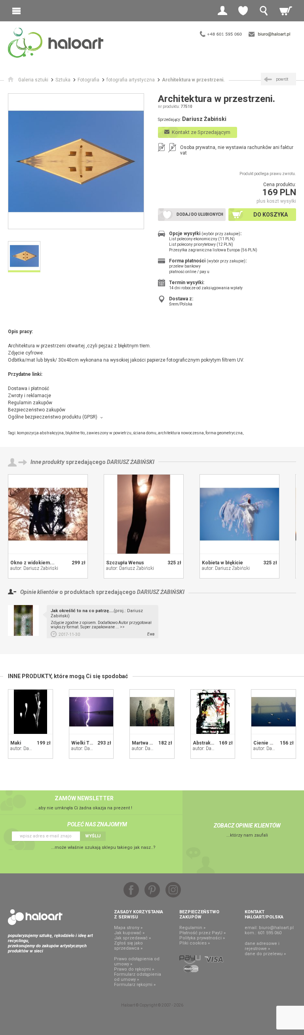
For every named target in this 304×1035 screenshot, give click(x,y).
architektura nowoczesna (181, 433)
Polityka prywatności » (202, 938)
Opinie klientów (39, 592)
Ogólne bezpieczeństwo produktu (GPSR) (52, 417)
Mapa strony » (128, 927)
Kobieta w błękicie (222, 563)
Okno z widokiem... (32, 563)
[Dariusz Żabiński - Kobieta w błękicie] (239, 514)
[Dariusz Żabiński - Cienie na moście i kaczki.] (273, 712)
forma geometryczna (224, 433)
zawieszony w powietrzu (108, 433)
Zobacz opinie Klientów (247, 825)
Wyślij (93, 836)
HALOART (35, 917)
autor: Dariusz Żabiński (34, 568)
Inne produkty (47, 462)
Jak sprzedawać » (132, 938)
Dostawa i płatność (28, 388)
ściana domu (144, 433)
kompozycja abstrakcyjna (40, 433)
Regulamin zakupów (30, 402)
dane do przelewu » (265, 953)
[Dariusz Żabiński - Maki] (30, 712)
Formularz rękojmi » (135, 984)
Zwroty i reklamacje (29, 395)
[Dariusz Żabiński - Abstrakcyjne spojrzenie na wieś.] (213, 712)
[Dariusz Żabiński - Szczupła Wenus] (143, 514)
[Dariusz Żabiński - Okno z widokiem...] (47, 514)
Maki (15, 743)
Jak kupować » (129, 932)
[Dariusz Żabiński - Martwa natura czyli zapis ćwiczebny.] (152, 712)
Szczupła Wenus (125, 563)
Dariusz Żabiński (130, 462)
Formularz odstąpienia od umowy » (137, 977)
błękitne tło (75, 433)
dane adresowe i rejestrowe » (262, 946)
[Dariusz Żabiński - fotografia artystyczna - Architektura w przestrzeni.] (76, 161)
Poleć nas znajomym (97, 824)
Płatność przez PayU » (202, 932)
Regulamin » (192, 927)
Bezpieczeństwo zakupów (36, 410)
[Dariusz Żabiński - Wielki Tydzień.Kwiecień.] (91, 712)
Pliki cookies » (194, 943)
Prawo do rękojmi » (134, 969)
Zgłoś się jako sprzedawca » (128, 946)
